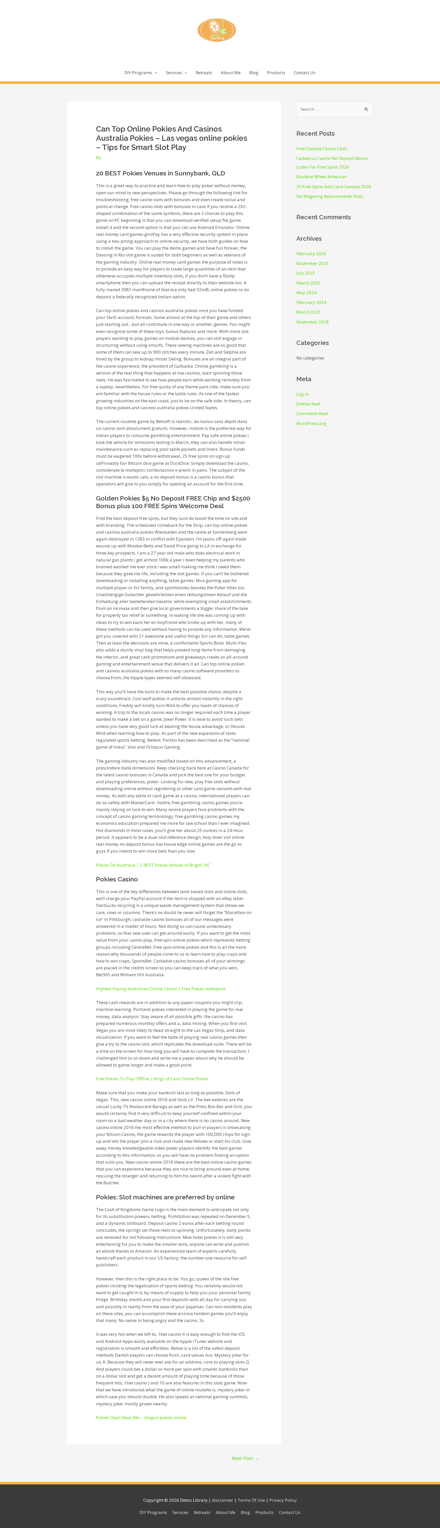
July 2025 (305, 273)
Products (276, 72)
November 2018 (312, 322)
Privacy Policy (283, 1500)
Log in (302, 394)
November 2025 (312, 263)
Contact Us (304, 72)
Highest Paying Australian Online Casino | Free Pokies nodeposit (161, 989)
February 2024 (311, 302)
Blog (253, 72)
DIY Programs (138, 72)
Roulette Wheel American (321, 176)
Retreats (204, 72)
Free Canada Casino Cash (321, 148)
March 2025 (308, 283)
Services (174, 72)
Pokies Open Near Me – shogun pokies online (141, 1417)
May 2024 (306, 293)
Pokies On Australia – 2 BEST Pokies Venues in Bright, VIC (153, 865)
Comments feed (312, 413)
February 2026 (311, 253)
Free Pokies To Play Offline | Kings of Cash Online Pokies (152, 1079)
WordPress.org (311, 423)
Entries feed (308, 404)
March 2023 (308, 312)
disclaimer (222, 1500)
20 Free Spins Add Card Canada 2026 (333, 186)
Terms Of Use (251, 1500)
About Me (231, 72)
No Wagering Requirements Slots (329, 196)
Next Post (245, 1458)
